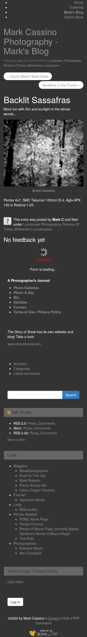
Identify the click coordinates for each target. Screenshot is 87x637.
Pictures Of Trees (15, 65)
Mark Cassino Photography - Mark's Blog (31, 41)
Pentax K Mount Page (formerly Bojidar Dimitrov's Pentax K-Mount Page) (49, 531)
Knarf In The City (32, 475)
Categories (22, 368)
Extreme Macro (31, 548)
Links (18, 504)
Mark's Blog (73, 12)
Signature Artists (32, 499)
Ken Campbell (30, 553)
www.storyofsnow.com (24, 343)
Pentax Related (25, 514)
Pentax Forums (31, 524)
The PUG (27, 538)
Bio (16, 297)
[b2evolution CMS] (43, 632)
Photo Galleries (26, 287)
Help (66, 618)
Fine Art (20, 494)
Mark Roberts (30, 480)
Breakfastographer (34, 470)
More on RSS (16, 439)
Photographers (25, 543)
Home (78, 2)
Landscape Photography (65, 60)
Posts (32, 423)
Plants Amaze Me (33, 485)
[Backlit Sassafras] (43, 152)
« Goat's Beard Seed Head (27, 76)
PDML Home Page (34, 519)
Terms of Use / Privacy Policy (37, 311)
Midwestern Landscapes (43, 65)
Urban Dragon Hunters (37, 490)
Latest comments (27, 373)
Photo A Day (24, 292)
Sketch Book (73, 17)
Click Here (15, 581)
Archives (20, 363)
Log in (15, 601)
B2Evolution (29, 509)
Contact (20, 307)
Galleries (76, 7)
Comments (46, 423)
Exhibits (20, 302)
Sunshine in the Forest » (61, 85)
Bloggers (20, 465)
